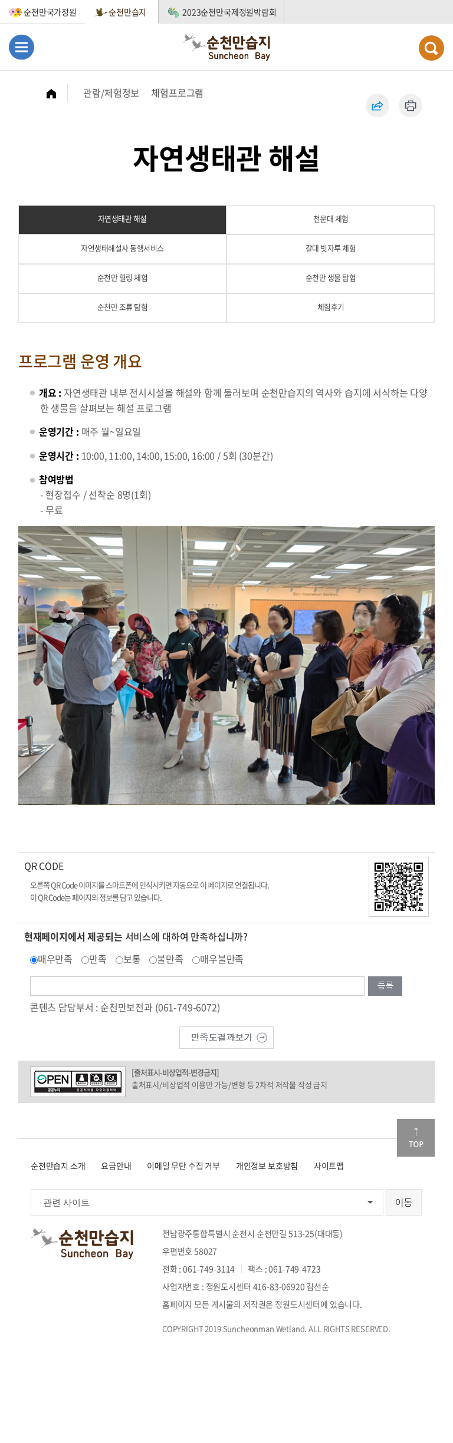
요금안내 (116, 1165)
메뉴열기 (21, 47)
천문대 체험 (331, 218)
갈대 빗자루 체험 (331, 247)
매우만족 (55, 959)
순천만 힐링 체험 (122, 277)
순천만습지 (127, 12)
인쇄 (410, 105)
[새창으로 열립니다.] (226, 1036)
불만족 (170, 959)
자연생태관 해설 (122, 218)
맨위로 (416, 1138)
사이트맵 (329, 1165)
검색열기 (431, 48)
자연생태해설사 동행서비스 (122, 247)
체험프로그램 (177, 92)
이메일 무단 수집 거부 (183, 1165)
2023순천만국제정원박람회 (229, 12)
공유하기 (377, 105)
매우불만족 (222, 959)
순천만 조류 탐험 (122, 306)
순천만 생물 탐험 (331, 277)
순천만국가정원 (50, 12)
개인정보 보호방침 (267, 1165)
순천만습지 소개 (58, 1165)
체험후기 (330, 306)
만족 (98, 959)
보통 (132, 959)
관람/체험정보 (111, 92)
